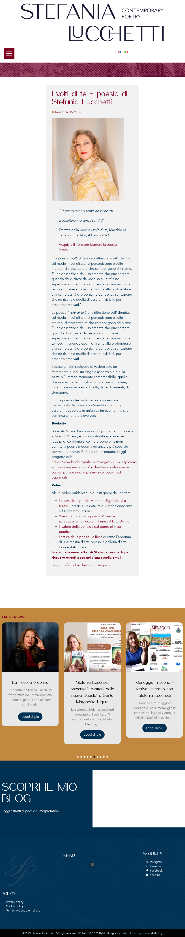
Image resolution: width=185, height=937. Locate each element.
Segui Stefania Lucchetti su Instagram (81, 565)
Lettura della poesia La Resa (80, 537)
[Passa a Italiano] (126, 52)
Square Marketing (152, 933)
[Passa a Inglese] (119, 52)
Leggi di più (30, 734)
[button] (78, 757)
